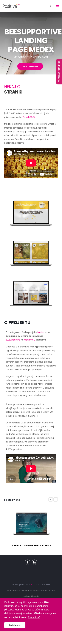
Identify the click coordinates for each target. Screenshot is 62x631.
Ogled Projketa (30, 66)
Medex (40, 332)
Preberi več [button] (34, 617)
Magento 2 (30, 339)
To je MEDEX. (29, 117)
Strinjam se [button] (15, 625)
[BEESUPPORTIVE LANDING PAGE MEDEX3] (31, 252)
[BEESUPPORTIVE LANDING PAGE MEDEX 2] (31, 212)
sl (51, 6)
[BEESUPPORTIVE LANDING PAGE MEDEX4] (31, 292)
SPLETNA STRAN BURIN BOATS (31, 545)
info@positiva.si (22, 584)
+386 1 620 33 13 (42, 584)
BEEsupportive (13, 339)
